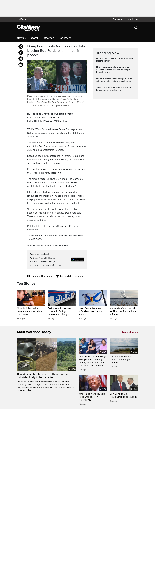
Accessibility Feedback (72, 276)
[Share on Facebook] (20, 52)
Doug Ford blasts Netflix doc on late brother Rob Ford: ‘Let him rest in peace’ (56, 50)
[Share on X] (20, 46)
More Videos (129, 332)
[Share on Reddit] (20, 58)
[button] (117, 19)
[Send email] (20, 64)
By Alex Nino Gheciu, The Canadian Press (50, 113)
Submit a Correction (42, 276)
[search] (136, 28)
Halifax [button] (21, 19)
